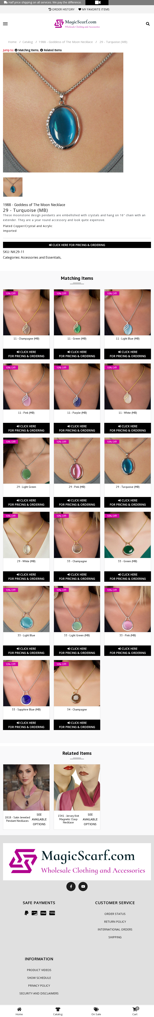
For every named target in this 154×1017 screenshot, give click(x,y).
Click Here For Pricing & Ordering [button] (78, 245)
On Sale (96, 1014)
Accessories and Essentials (41, 257)
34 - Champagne (77, 709)
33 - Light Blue (26, 635)
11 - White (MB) (128, 412)
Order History (62, 9)
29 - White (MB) (26, 561)
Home (12, 42)
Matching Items (27, 50)
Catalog (27, 42)
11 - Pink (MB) (26, 412)
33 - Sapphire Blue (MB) (26, 709)
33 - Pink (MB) (128, 635)
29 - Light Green (26, 487)
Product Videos (39, 970)
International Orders (115, 929)
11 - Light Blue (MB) (128, 338)
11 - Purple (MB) (77, 412)
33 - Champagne (77, 561)
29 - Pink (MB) (77, 487)
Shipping (115, 937)
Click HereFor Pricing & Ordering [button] (26, 354)
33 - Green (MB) (127, 561)
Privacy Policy (39, 985)
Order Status (115, 914)
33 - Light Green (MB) (77, 635)
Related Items (52, 50)
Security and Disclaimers (39, 993)
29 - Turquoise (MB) (128, 487)
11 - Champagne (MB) (26, 338)
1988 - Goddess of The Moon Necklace (66, 42)
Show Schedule (39, 978)
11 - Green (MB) (76, 338)
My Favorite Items (95, 9)
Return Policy (115, 921)
